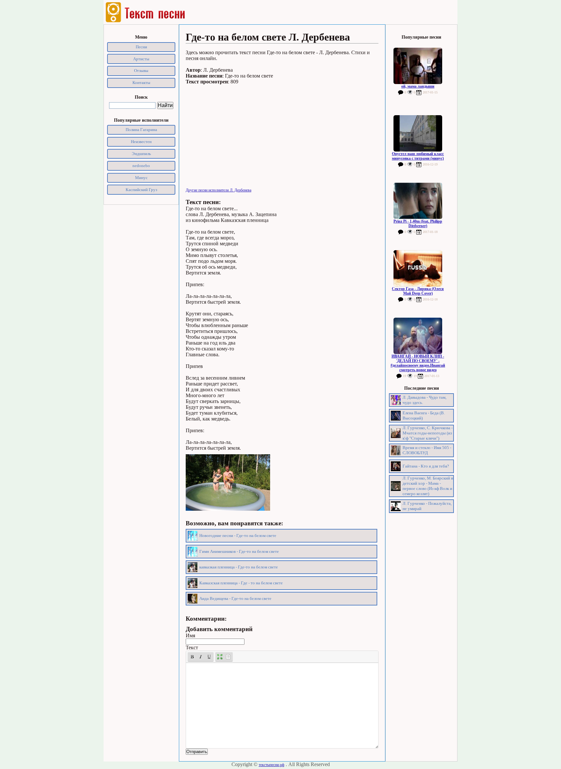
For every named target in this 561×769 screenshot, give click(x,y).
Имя (190, 635)
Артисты (141, 58)
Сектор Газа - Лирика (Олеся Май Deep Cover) (418, 291)
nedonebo (141, 165)
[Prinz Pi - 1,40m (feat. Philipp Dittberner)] (417, 201)
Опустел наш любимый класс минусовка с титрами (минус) (418, 156)
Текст (192, 647)
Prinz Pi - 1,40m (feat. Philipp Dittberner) (417, 223)
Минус (141, 177)
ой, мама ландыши (417, 86)
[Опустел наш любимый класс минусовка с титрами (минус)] (417, 133)
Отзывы (141, 70)
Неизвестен (141, 141)
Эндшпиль (141, 153)
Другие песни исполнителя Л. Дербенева (218, 190)
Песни (141, 46)
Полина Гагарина (141, 129)
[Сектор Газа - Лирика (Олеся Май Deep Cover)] (417, 268)
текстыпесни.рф (271, 765)
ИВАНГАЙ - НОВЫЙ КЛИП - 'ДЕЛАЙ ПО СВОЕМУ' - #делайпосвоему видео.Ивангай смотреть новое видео (418, 363)
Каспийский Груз (141, 189)
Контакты (141, 82)
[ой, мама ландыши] (417, 66)
